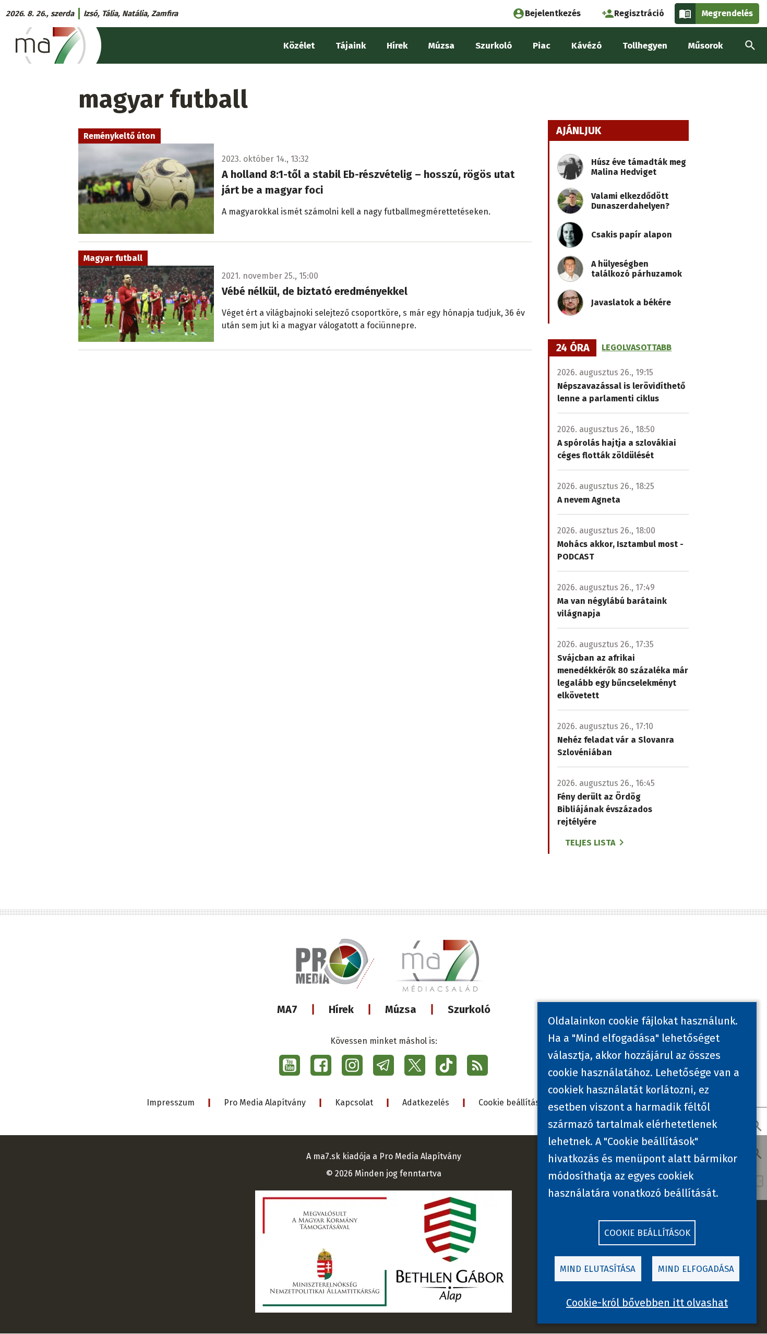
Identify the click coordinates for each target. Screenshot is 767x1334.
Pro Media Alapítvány (265, 1102)
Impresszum (171, 1102)
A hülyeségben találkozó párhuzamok (636, 269)
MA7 (287, 1009)
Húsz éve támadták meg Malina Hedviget (638, 167)
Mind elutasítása (598, 1269)
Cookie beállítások (513, 1102)
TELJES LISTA (590, 843)
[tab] (572, 348)
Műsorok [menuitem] (705, 45)
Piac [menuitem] (541, 45)
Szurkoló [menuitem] (493, 45)
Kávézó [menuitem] (586, 45)
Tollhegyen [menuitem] (644, 45)
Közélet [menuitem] (299, 45)
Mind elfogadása (696, 1269)
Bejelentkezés (553, 13)
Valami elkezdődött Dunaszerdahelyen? (630, 201)
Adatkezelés (425, 1102)
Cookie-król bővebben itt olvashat (647, 1302)
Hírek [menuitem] (397, 45)
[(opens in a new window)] (289, 1065)
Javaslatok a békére (631, 302)
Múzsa (400, 1009)
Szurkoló (469, 1009)
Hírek (341, 1009)
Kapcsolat (354, 1102)
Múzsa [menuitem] (441, 45)
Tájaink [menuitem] (350, 45)
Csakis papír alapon (631, 235)
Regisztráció (639, 13)
